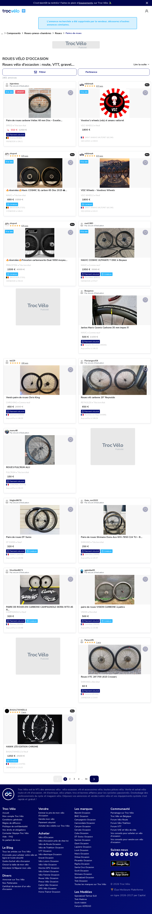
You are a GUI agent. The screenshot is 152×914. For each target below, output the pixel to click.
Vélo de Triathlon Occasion (51, 847)
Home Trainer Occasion (49, 891)
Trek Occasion (81, 881)
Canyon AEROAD (83, 906)
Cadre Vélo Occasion (48, 885)
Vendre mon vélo (46, 819)
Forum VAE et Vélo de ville (123, 829)
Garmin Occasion (82, 840)
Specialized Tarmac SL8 (85, 895)
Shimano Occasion (83, 874)
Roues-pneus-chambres (37, 33)
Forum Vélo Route (119, 819)
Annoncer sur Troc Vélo (13, 879)
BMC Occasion (81, 816)
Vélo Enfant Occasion (48, 871)
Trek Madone (81, 899)
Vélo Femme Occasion (48, 874)
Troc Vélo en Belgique (121, 816)
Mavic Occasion (82, 853)
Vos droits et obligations (14, 829)
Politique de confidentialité (14, 826)
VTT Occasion (45, 851)
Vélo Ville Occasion (47, 864)
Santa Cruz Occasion (84, 867)
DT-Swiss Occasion (84, 836)
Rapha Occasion (82, 864)
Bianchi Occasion (82, 812)
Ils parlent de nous (11, 840)
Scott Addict (80, 902)
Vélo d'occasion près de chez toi (53, 840)
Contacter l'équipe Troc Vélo (15, 833)
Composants (14, 33)
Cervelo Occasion (83, 829)
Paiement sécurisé (47, 822)
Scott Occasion (82, 870)
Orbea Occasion (82, 857)
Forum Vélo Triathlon (121, 823)
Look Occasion (81, 850)
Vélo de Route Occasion (49, 844)
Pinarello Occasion (83, 860)
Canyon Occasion (83, 826)
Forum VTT (116, 826)
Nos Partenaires (9, 883)
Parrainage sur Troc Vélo (122, 812)
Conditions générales (12, 819)
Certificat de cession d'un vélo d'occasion (16, 888)
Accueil (5, 812)
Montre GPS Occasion (48, 868)
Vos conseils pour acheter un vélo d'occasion (126, 835)
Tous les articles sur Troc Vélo (16, 851)
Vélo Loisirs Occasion (48, 861)
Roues (58, 33)
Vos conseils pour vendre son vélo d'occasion (127, 841)
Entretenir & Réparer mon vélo (16, 868)
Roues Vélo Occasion (48, 878)
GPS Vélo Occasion (47, 888)
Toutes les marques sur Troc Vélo (90, 884)
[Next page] (94, 779)
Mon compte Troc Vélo (13, 816)
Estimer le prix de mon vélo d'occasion (51, 814)
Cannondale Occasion (85, 823)
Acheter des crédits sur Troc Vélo (54, 825)
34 (86, 779)
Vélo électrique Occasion (50, 854)
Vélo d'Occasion (45, 837)
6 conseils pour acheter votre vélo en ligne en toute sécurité (19, 856)
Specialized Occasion (84, 877)
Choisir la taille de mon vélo (15, 864)
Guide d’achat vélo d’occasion (16, 861)
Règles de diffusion (11, 823)
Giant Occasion (82, 843)
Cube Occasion (81, 833)
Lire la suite (140, 64)
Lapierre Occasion (83, 846)
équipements (86, 3)
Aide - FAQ (7, 836)
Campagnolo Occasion (85, 819)
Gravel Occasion (46, 857)
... (2, 33)
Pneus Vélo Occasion (48, 881)
